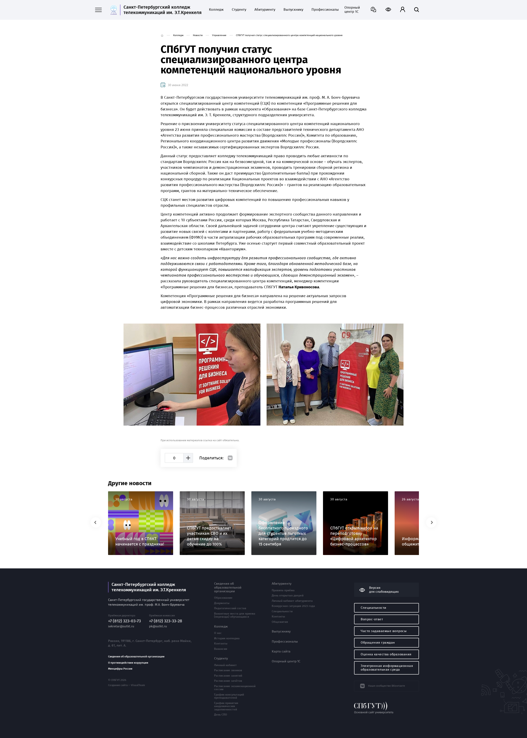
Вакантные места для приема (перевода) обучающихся (234, 615)
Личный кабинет (225, 665)
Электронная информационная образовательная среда (387, 667)
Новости (198, 35)
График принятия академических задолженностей (226, 706)
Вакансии (220, 649)
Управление (219, 35)
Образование (223, 598)
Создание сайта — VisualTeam (126, 685)
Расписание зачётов (228, 681)
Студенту (239, 10)
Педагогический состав (230, 608)
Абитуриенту (264, 10)
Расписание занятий (228, 675)
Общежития (280, 622)
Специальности (282, 611)
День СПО (220, 714)
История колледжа (227, 638)
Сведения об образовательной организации (136, 656)
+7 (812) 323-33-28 (165, 621)
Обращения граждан (378, 642)
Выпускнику (293, 10)
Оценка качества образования (386, 654)
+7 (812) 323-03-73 (124, 621)
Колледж (216, 10)
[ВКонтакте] (230, 457)
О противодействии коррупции (128, 662)
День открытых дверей (287, 595)
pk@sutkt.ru (158, 626)
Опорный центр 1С (352, 10)
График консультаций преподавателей (229, 696)
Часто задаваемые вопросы (384, 631)
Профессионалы (323, 10)
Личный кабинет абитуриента (292, 601)
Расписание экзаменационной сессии (234, 688)
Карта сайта (281, 651)
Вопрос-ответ (372, 619)
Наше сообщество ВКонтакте (386, 685)
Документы (222, 603)
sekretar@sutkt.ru (121, 626)
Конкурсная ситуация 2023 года (293, 606)
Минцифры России (120, 668)
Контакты (220, 643)
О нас (218, 633)
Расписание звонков (228, 670)
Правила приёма (283, 590)
